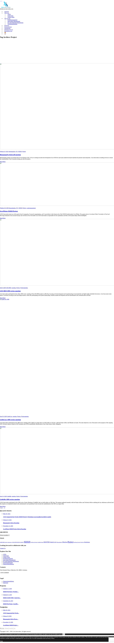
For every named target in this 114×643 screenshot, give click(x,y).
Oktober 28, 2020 (4, 208)
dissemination (12, 208)
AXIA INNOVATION (16, 542)
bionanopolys (12, 151)
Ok (63, 634)
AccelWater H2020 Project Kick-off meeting (14, 529)
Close (1, 641)
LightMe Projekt (40, 542)
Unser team (6, 555)
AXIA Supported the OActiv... (11, 613)
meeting (14, 287)
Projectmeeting (24, 287)
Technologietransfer (12, 24)
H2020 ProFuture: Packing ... (11, 591)
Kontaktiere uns (8, 31)
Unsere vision (6, 557)
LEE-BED (8, 287)
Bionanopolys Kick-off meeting (10, 155)
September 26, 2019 (8, 600)
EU (17, 151)
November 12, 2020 (8, 526)
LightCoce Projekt (34, 542)
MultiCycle (53, 542)
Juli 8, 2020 (3, 287)
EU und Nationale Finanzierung (11, 561)
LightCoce (9, 416)
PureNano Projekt (77, 542)
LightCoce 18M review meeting (10, 419)
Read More (3, 161)
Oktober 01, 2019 (7, 594)
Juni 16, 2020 (3, 496)
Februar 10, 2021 (4, 151)
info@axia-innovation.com (6, 575)
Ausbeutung (9, 542)
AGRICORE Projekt (3, 542)
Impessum (5, 582)
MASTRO (47, 542)
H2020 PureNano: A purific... (10, 604)
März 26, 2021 (6, 513)
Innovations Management (9, 560)
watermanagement (31, 208)
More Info (60, 634)
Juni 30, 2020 (3, 416)
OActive (64, 542)
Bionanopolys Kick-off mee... (10, 619)
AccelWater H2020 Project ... (10, 625)
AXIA (4, 554)
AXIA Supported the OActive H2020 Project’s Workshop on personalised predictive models (27, 517)
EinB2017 (22, 542)
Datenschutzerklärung (8, 564)
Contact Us (3, 548)
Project (24, 151)
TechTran (82, 542)
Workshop (87, 542)
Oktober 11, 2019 (7, 588)
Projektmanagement (8, 558)
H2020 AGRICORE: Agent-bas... (12, 597)
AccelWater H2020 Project (9, 211)
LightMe (9, 496)
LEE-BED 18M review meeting (10, 291)
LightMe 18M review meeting (10, 499)
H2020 (20, 151)
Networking (59, 542)
